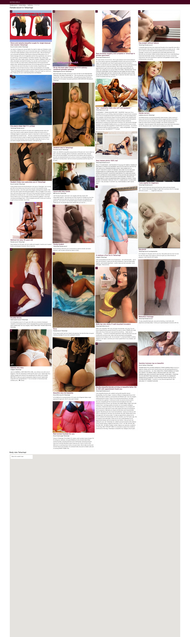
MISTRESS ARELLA (15, 2)
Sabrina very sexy (17, 368)
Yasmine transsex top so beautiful (151, 363)
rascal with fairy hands (61, 191)
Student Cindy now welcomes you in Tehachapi (27, 182)
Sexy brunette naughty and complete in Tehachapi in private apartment (115, 54)
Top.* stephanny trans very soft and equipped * (113, 108)
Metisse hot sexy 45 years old (21, 240)
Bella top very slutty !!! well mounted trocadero (113, 324)
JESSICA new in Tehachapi (63, 148)
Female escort (13, 5)
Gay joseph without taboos (149, 43)
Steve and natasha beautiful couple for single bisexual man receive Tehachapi (30, 44)
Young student (58, 244)
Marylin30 (142, 249)
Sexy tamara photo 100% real (107, 160)
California (30, 5)
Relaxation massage (146, 317)
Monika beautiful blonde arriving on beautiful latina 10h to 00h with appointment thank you (116, 388)
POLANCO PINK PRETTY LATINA (22, 126)
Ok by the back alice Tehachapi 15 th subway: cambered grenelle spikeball (70, 68)
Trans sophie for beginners (149, 183)
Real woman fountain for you (63, 434)
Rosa (55, 329)
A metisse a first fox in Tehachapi (108, 255)
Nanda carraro (144, 113)
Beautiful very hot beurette (63, 393)
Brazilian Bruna (15, 318)
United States (22, 5)
